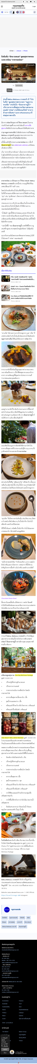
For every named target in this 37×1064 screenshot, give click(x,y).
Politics (4, 1013)
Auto (20, 1007)
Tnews (21, 1041)
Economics (5, 1001)
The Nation (5, 1032)
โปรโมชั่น (22, 918)
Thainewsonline (6, 1041)
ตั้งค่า (5, 1053)
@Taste (25, 51)
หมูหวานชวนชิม (14, 918)
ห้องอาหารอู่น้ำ (22, 926)
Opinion (21, 1015)
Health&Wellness (23, 1010)
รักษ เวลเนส (28, 922)
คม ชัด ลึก (5, 1035)
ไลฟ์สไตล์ (4, 918)
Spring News (22, 1037)
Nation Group (22, 1032)
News (3, 1015)
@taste (4, 922)
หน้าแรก (12, 51)
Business (4, 1004)
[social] (23, 2)
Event (4, 1019)
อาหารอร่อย (12, 922)
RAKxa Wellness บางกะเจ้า (9, 926)
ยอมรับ (5, 1049)
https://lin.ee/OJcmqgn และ (10, 895)
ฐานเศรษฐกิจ (5, 1043)
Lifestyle (18, 51)
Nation (4, 1037)
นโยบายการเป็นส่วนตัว (25, 1019)
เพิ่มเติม (6, 1046)
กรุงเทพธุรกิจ (22, 1035)
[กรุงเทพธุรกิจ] (18, 6)
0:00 (5, 12)
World (4, 1010)
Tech (20, 1004)
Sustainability (6, 1007)
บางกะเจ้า (19, 922)
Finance (21, 1001)
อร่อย (28, 918)
